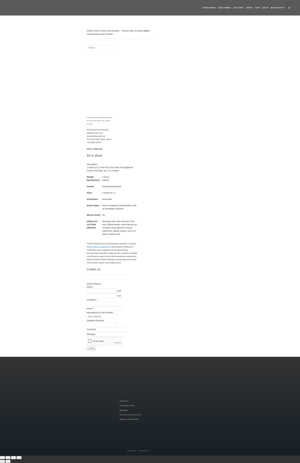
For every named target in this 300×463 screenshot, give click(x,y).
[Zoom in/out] (2, 457)
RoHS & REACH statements (98, 247)
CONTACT (249, 8)
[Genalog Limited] (26, 8)
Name (90, 287)
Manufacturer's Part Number (100, 312)
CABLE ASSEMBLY (224, 8)
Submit (91, 348)
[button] (289, 8)
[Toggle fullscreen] (8, 457)
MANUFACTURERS (209, 8)
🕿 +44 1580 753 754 (277, 8)
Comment (91, 329)
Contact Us (123, 410)
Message (91, 334)
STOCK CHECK (238, 8)
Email (90, 308)
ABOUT (257, 8)
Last (119, 296)
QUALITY (265, 8)
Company (92, 300)
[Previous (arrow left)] (2, 461)
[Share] (13, 457)
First (119, 291)
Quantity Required (95, 320)
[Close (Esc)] (19, 457)
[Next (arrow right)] (8, 461)
